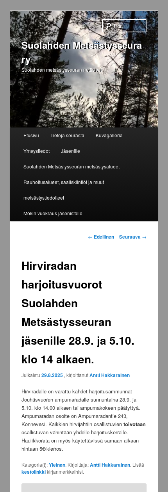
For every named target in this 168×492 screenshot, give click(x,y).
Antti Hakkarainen (109, 375)
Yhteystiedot (36, 150)
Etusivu (31, 135)
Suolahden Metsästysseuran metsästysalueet (71, 166)
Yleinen (57, 464)
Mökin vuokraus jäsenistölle (52, 213)
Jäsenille (70, 150)
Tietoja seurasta (67, 135)
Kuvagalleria (109, 135)
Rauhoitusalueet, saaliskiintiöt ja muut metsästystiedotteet (63, 190)
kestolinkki (33, 471)
